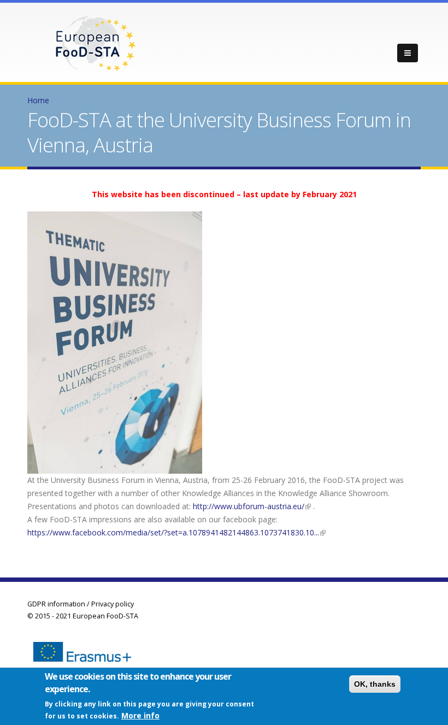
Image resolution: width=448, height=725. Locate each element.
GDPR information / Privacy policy (80, 604)
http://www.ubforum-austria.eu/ (252, 506)
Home (38, 100)
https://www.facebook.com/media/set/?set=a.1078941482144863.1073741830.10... (176, 532)
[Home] (95, 43)
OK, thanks (375, 684)
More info (140, 715)
